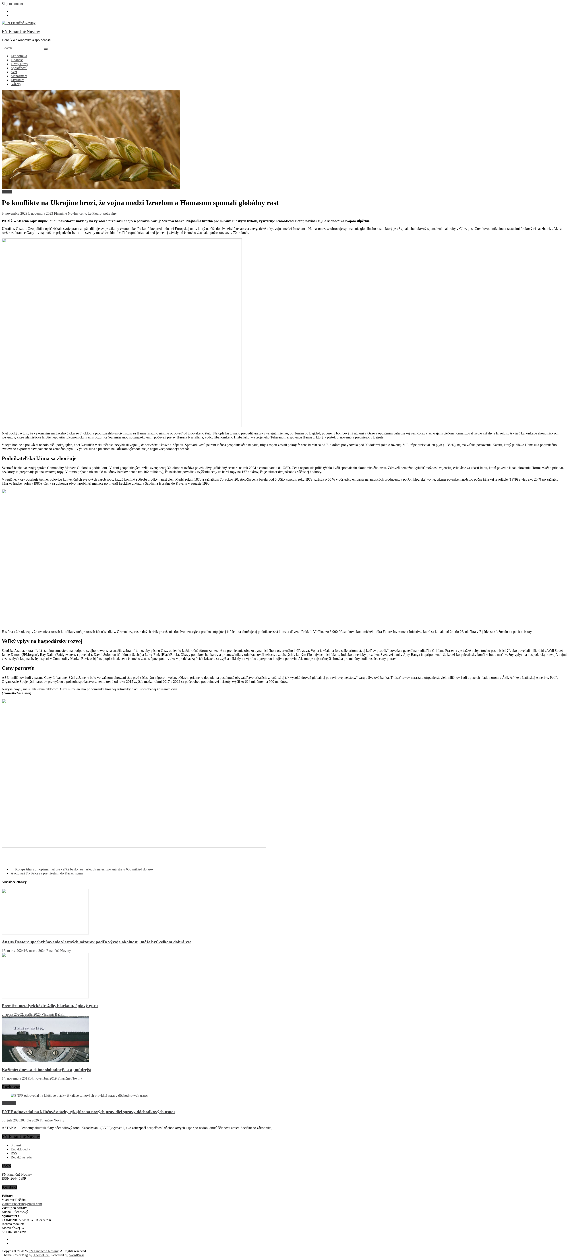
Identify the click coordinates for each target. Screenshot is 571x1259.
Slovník (16, 1145)
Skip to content (12, 4)
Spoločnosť (19, 68)
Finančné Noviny (66, 213)
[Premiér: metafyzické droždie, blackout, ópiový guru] (45, 997)
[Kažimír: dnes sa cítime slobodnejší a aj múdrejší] (45, 1061)
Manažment (19, 76)
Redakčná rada (21, 1157)
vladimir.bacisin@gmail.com (22, 1204)
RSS (14, 1153)
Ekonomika (19, 56)
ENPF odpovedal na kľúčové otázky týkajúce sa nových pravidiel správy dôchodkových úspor (88, 1111)
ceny (82, 213)
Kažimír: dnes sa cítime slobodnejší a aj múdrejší (46, 1069)
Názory (16, 84)
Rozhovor (9, 1103)
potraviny (110, 213)
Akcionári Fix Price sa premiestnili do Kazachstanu (49, 873)
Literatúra (17, 80)
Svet (14, 72)
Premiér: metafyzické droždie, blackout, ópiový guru (50, 1005)
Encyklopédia (20, 1149)
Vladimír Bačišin (53, 1014)
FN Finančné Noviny (21, 31)
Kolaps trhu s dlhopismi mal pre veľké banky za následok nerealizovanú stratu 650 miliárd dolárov (82, 869)
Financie (17, 60)
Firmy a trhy (19, 64)
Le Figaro (94, 213)
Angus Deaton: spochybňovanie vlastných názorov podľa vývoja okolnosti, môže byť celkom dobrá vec (96, 942)
